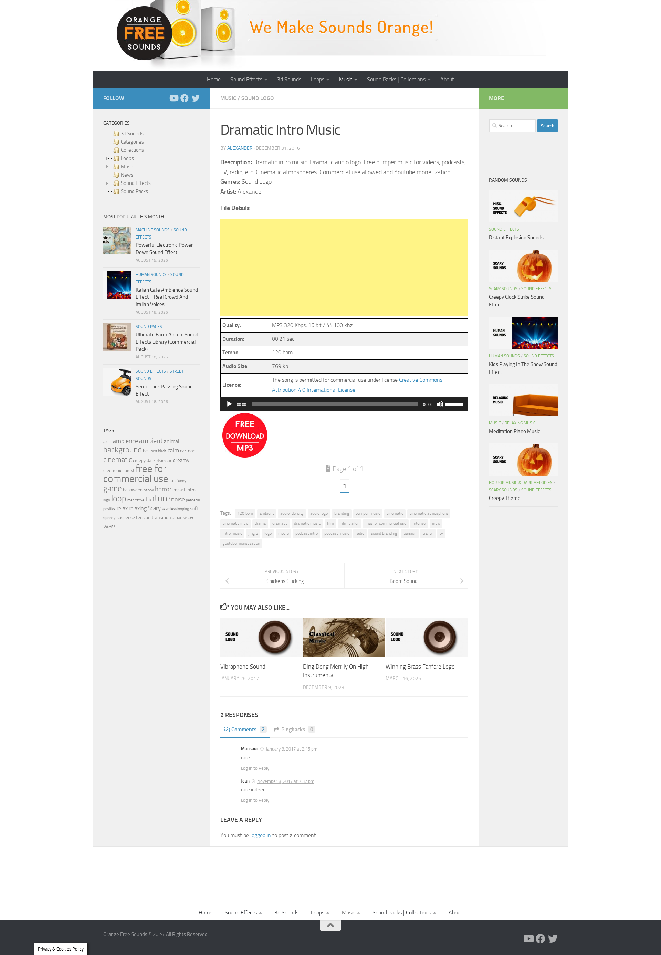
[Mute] (440, 404)
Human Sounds (151, 274)
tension (409, 533)
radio (360, 533)
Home (214, 79)
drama (260, 523)
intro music (232, 533)
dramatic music (307, 523)
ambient (267, 513)
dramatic (279, 523)
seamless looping (175, 509)
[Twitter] (195, 98)
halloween (133, 489)
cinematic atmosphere (429, 513)
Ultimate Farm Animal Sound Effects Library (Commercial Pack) (167, 342)
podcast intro (306, 533)
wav (109, 526)
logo (268, 533)
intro (436, 523)
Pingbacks (297, 729)
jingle (253, 533)
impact (179, 489)
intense (419, 523)
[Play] (229, 404)
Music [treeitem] (127, 167)
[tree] (151, 162)
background (122, 449)
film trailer (349, 523)
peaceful (193, 499)
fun (172, 480)
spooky (109, 517)
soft (194, 509)
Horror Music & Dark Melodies (521, 482)
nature (157, 498)
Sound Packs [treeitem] (134, 191)
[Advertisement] (344, 267)
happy (149, 489)
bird (154, 451)
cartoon (187, 451)
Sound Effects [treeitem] (136, 183)
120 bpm (245, 513)
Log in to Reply (255, 768)
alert (107, 441)
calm (173, 450)
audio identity (292, 513)
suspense (126, 517)
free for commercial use (385, 523)
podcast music (336, 533)
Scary (154, 508)
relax (122, 508)
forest (129, 470)
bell (146, 451)
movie (283, 533)
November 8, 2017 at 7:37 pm (285, 781)
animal (171, 441)
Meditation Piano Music (514, 431)
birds (162, 451)
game (112, 488)
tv (441, 533)
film (330, 523)
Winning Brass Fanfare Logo (420, 666)
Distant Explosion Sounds (516, 237)
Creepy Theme (505, 498)
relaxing (138, 508)
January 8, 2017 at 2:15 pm (291, 749)
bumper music (368, 513)
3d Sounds (289, 79)
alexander (240, 148)
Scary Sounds (503, 288)
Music (345, 79)
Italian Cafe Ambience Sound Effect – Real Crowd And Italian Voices (167, 297)
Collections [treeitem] (132, 150)
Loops (317, 79)
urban (177, 517)
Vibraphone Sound (242, 666)
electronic (112, 470)
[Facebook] (184, 98)
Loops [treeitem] (127, 158)
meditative (135, 500)
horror (163, 489)
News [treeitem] (127, 175)
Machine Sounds (153, 230)
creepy (139, 460)
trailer (428, 533)
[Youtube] (173, 98)
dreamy (181, 460)
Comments (248, 729)
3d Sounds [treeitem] (132, 133)
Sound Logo (257, 98)
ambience (125, 441)
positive (109, 509)
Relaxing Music (520, 423)
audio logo (319, 513)
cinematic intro (235, 523)
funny (181, 480)
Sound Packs (149, 326)
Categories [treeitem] (132, 142)
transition (161, 518)
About (447, 79)
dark (151, 460)
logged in (260, 835)
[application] (344, 404)
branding (341, 513)
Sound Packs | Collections (396, 79)
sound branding (384, 533)
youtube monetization (241, 543)
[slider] (455, 403)
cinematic (395, 513)
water (188, 517)
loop (118, 498)
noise (178, 499)
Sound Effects (246, 79)
